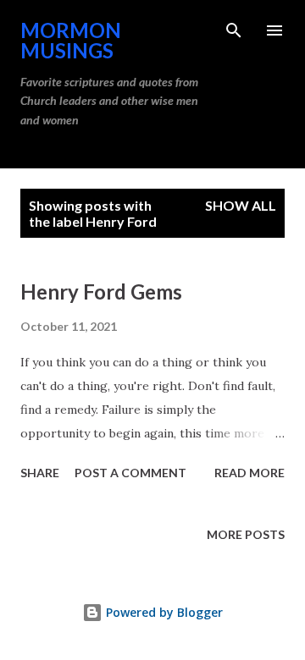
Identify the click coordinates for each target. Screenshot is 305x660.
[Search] (234, 30)
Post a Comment (130, 472)
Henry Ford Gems (101, 291)
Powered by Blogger (163, 612)
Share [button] (39, 472)
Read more (249, 472)
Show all (240, 205)
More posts (246, 534)
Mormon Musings (70, 40)
